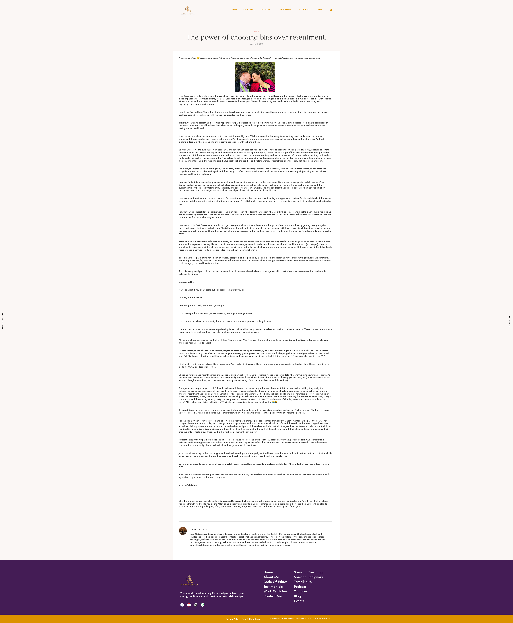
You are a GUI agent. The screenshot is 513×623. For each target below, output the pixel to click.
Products (304, 9)
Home (234, 9)
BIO (304, 377)
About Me (248, 9)
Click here (184, 501)
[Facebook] (182, 605)
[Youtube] (189, 605)
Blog (256, 31)
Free (320, 9)
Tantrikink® (284, 9)
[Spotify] (202, 605)
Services (265, 9)
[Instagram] (195, 605)
